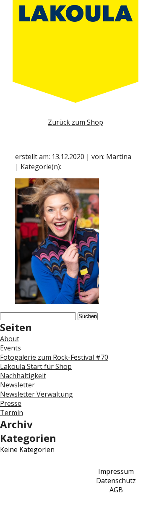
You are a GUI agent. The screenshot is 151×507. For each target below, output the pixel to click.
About (9, 338)
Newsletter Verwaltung (36, 394)
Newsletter (17, 384)
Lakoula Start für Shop (36, 366)
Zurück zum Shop (75, 122)
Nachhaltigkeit (23, 375)
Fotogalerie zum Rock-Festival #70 (54, 357)
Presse (10, 403)
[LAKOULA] (75, 51)
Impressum (116, 471)
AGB (116, 489)
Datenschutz (116, 480)
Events (10, 348)
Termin (11, 412)
